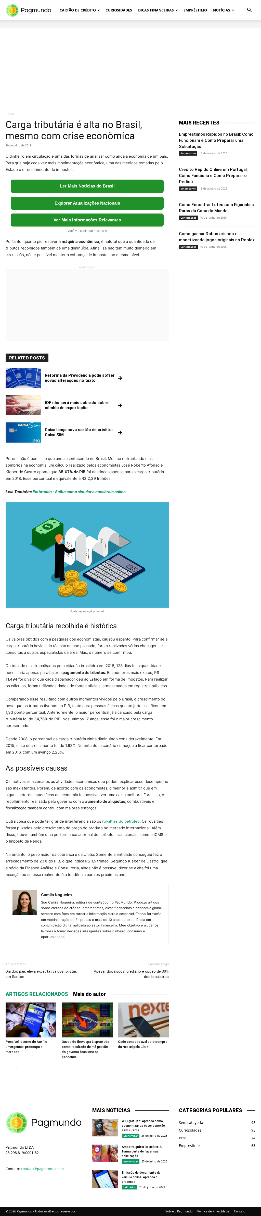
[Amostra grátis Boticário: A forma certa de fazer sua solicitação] (105, 1153)
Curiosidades (119, 10)
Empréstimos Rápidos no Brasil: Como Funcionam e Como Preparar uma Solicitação (216, 140)
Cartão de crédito (78, 10)
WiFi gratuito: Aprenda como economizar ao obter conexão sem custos (143, 1125)
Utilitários (129, 1187)
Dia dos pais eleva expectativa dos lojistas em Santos (41, 974)
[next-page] (17, 1067)
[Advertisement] (130, 63)
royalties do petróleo (121, 821)
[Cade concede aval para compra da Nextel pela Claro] (143, 1019)
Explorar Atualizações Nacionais (87, 203)
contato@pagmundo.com (42, 1168)
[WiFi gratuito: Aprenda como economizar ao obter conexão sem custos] (105, 1127)
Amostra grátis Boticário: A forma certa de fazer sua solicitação (142, 1151)
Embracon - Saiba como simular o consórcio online (79, 491)
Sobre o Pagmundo (178, 1211)
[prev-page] (9, 1067)
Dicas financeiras (156, 10)
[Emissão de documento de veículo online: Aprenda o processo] (105, 1179)
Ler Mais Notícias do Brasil (87, 186)
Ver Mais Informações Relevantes (87, 220)
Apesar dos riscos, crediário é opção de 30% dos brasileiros (131, 974)
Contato (239, 1211)
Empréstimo (195, 10)
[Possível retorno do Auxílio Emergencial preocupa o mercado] (31, 1019)
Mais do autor (89, 994)
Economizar (130, 1135)
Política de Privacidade (213, 1211)
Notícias (221, 10)
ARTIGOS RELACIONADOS (37, 994)
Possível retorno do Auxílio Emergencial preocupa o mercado (26, 1047)
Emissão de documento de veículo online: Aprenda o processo (141, 1177)
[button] (249, 10)
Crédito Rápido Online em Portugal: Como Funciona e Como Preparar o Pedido (213, 175)
